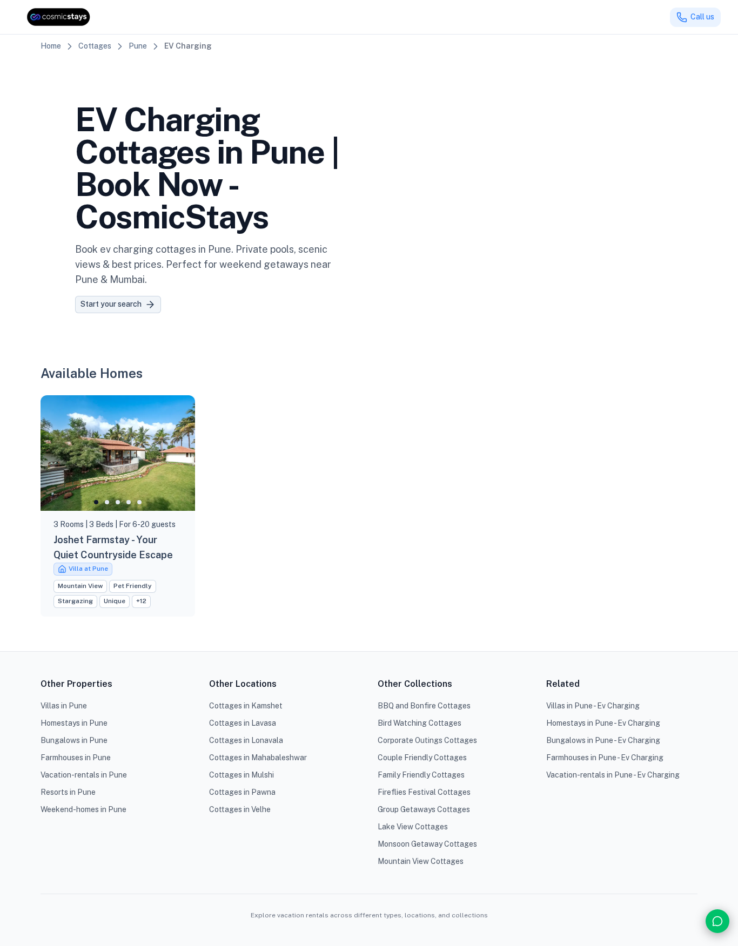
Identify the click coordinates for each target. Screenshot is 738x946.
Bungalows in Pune (74, 740)
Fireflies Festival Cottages (424, 792)
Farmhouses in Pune (76, 757)
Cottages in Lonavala (246, 740)
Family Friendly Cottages (421, 775)
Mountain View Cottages (421, 861)
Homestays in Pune (74, 723)
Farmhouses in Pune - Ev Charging (604, 757)
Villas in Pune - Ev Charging (593, 705)
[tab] (96, 502)
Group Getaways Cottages (424, 809)
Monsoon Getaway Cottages (427, 844)
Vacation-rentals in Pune (84, 775)
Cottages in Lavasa (242, 723)
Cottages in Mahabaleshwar (258, 757)
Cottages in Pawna (242, 792)
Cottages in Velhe (240, 809)
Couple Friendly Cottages (422, 757)
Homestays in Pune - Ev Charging (603, 723)
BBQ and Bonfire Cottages (424, 705)
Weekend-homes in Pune (83, 809)
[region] (118, 453)
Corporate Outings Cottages (427, 740)
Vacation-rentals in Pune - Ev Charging (613, 775)
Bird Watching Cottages (419, 723)
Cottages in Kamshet (246, 705)
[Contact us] (717, 921)
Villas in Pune (64, 705)
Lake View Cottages (413, 826)
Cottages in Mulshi (241, 775)
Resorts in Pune (68, 792)
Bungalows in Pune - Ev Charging (603, 740)
